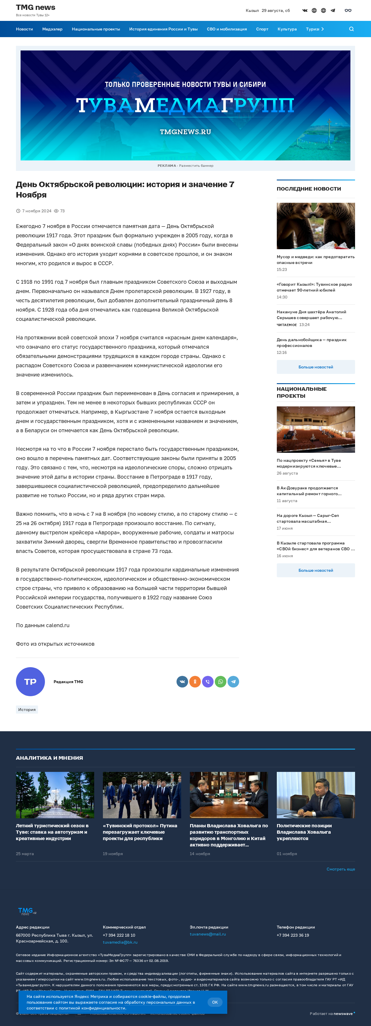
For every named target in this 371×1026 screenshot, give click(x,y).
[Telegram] (233, 681)
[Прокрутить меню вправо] (322, 29)
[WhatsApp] (220, 681)
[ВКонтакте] (182, 681)
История (27, 709)
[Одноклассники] (195, 681)
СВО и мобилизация (227, 28)
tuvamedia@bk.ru (120, 942)
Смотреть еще (341, 868)
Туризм (313, 28)
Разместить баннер (196, 165)
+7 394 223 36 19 (293, 935)
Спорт (262, 28)
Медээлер (52, 28)
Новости (24, 28)
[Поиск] (351, 29)
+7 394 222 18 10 (119, 935)
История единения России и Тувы (163, 28)
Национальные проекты (96, 28)
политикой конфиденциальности (92, 1007)
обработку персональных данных (158, 1002)
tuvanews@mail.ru (208, 933)
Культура (287, 28)
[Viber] (208, 681)
